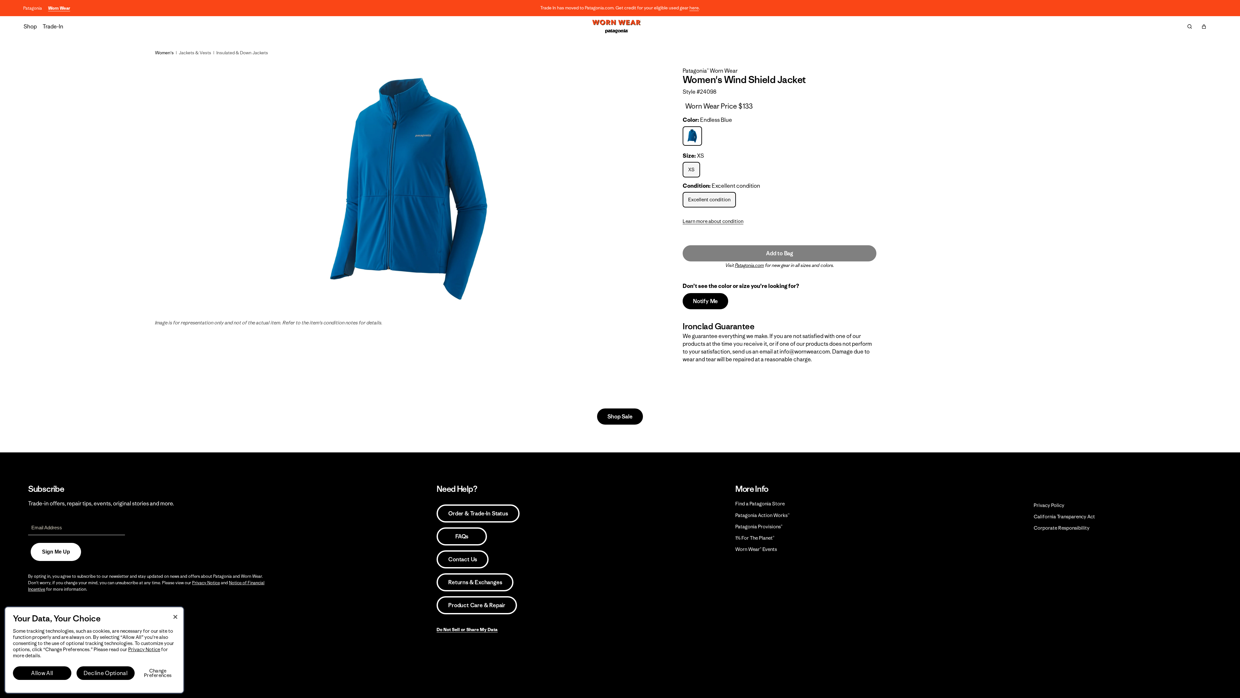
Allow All (42, 673)
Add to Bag (779, 253)
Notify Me (705, 301)
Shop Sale (619, 416)
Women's (164, 53)
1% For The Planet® (754, 538)
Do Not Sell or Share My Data (467, 629)
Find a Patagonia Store (760, 504)
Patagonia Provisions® (758, 527)
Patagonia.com (749, 265)
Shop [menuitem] (30, 26)
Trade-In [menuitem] (53, 26)
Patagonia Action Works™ (762, 515)
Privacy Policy (1049, 505)
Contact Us (462, 559)
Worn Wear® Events (756, 549)
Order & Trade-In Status (478, 513)
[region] (94, 650)
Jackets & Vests (195, 53)
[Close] (175, 617)
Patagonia (32, 8)
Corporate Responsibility (1062, 528)
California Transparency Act (1064, 516)
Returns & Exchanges (475, 582)
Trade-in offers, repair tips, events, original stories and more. (101, 503)
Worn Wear (59, 8)
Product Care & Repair (476, 605)
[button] (1204, 26)
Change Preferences (157, 673)
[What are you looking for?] (1190, 26)
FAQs (461, 536)
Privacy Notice (206, 583)
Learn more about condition (713, 221)
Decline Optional (106, 673)
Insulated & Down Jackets (242, 53)
